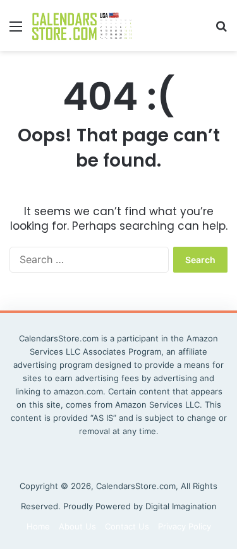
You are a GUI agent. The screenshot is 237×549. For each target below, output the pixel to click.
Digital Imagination (181, 506)
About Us (77, 526)
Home (38, 526)
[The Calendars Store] (82, 25)
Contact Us (127, 526)
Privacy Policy (184, 526)
